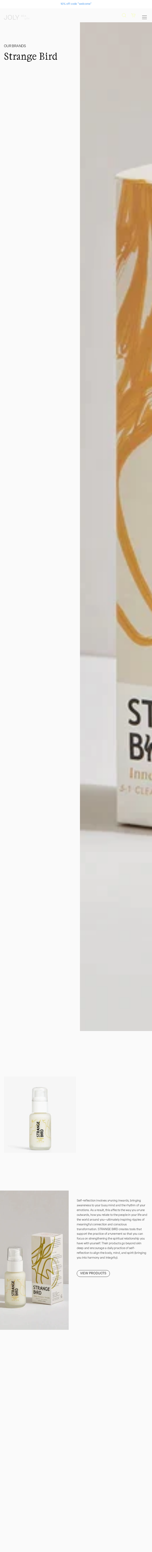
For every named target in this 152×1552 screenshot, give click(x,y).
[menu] (144, 17)
